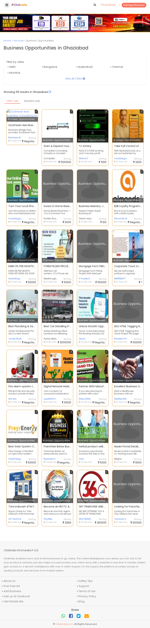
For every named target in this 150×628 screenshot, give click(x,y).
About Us (9, 581)
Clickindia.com (64, 624)
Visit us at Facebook (17, 596)
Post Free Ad (12, 586)
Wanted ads (32, 101)
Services (19, 40)
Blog (82, 601)
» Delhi (12, 67)
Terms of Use (87, 591)
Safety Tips (86, 581)
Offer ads (12, 101)
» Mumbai (14, 73)
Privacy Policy (87, 596)
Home (7, 40)
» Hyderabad (84, 67)
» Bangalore (49, 67)
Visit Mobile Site (13, 601)
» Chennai (116, 67)
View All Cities (74, 78)
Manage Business (134, 5)
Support (84, 586)
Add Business (12, 591)
